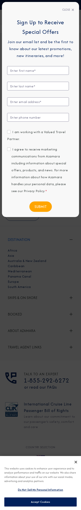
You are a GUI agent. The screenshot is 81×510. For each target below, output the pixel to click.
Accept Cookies (40, 502)
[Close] (76, 462)
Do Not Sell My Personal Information (40, 490)
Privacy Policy (34, 191)
